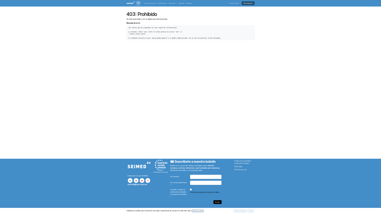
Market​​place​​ (248, 3)
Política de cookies (197, 211)
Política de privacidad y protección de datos (204, 192)
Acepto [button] (251, 211)
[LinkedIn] (130, 180)
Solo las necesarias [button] (240, 211)
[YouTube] (142, 180)
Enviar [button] (217, 202)
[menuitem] (150, 3)
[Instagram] (147, 180)
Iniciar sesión (234, 3)
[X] (136, 180)
